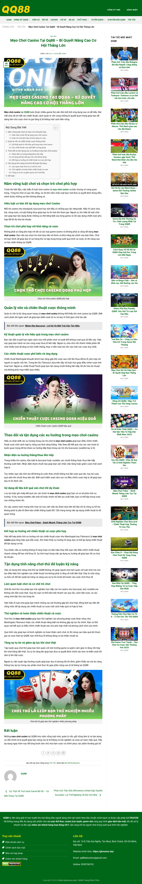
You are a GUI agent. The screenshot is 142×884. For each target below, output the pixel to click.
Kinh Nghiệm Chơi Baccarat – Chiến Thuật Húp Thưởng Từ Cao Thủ (124, 524)
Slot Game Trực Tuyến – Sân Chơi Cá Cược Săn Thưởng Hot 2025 (124, 645)
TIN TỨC (132, 20)
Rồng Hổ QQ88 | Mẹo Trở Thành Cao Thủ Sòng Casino (124, 402)
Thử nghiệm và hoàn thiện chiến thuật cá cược (30, 169)
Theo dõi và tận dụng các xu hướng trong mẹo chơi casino (32, 151)
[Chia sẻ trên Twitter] (48, 753)
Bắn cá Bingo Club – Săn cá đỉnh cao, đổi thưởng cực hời (124, 281)
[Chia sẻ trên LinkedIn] (63, 753)
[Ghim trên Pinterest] (58, 753)
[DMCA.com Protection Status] (11, 863)
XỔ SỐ (63, 20)
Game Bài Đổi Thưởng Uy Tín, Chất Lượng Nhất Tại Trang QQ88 (124, 221)
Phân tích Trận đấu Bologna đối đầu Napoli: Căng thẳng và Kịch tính (124, 65)
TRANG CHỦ (8, 27)
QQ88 (9, 20)
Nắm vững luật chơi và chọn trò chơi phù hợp (27, 132)
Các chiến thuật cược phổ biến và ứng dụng (29, 148)
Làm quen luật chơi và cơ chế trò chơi (26, 167)
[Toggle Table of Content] (54, 128)
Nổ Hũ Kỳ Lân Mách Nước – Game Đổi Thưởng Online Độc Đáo (124, 191)
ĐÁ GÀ (71, 20)
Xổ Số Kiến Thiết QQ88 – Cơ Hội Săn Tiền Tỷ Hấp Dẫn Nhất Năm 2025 (124, 432)
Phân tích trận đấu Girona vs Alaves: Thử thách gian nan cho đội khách (124, 126)
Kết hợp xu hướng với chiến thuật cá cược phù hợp (31, 160)
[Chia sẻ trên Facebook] (43, 753)
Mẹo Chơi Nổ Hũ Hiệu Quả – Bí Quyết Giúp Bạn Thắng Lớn (124, 373)
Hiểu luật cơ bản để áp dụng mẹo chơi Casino (29, 135)
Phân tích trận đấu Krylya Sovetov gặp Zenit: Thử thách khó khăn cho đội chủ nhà (124, 158)
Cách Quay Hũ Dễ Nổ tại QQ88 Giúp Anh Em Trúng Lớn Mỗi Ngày (124, 252)
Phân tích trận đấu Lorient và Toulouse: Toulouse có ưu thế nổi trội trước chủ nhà (124, 95)
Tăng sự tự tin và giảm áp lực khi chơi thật (28, 172)
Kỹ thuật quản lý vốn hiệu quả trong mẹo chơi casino (32, 144)
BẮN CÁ (36, 20)
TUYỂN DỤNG (97, 20)
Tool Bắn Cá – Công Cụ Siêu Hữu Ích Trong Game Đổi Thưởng (124, 342)
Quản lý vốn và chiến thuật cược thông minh (26, 141)
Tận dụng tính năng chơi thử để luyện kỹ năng (27, 163)
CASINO (54, 20)
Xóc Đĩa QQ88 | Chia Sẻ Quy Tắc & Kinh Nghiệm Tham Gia (124, 463)
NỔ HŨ (45, 20)
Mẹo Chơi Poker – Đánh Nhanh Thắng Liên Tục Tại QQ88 (124, 493)
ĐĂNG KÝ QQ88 (21, 20)
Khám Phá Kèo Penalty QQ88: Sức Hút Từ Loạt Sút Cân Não (124, 311)
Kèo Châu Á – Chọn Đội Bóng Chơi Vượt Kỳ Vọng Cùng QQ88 (124, 555)
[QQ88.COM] (16, 10)
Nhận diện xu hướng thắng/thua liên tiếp (27, 154)
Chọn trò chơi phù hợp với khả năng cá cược (29, 138)
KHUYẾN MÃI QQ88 (116, 20)
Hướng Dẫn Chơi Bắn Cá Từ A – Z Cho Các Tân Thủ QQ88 (124, 615)
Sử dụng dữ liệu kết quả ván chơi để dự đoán (29, 157)
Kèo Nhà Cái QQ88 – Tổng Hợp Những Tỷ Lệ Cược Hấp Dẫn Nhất (124, 586)
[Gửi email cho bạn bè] (53, 753)
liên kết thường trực (72, 763)
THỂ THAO (82, 20)
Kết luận (11, 176)
